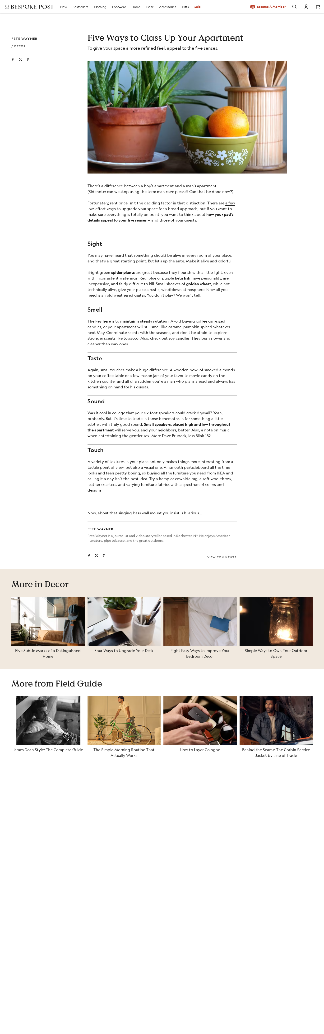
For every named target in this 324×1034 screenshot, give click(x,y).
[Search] (294, 6)
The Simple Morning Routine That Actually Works (124, 752)
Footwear (119, 7)
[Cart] (318, 6)
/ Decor (18, 46)
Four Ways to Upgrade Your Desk (123, 650)
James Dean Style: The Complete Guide (48, 749)
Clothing (100, 7)
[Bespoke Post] (28, 6)
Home (136, 7)
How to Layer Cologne (200, 749)
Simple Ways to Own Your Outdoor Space (276, 653)
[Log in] (306, 6)
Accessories (167, 7)
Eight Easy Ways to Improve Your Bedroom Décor (200, 653)
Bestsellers (80, 7)
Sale (197, 7)
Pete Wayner (24, 38)
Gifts (185, 7)
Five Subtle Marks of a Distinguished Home (48, 653)
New (63, 7)
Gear (149, 7)
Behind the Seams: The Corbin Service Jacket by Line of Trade (276, 752)
